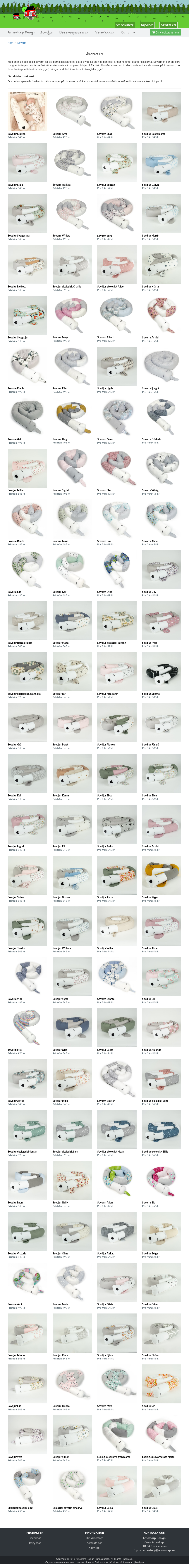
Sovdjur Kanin (61, 795)
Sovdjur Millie (15, 490)
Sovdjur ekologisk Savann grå (24, 694)
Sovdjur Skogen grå (19, 236)
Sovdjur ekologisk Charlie (67, 286)
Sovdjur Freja (149, 643)
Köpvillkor (147, 25)
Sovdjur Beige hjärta (153, 134)
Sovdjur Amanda (151, 1050)
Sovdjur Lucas (105, 1050)
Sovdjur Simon (61, 1457)
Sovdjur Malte (60, 643)
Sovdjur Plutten (106, 744)
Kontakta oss (168, 25)
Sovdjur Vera (15, 1457)
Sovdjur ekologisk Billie (155, 1152)
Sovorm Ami (15, 1304)
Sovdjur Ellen (149, 795)
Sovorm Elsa (104, 490)
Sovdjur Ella (148, 999)
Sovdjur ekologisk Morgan (22, 1152)
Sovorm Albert (105, 337)
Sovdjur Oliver (150, 1304)
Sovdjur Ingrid (16, 846)
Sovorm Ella (148, 1202)
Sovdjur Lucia (105, 1508)
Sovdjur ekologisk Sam (65, 1152)
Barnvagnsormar (74, 32)
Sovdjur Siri (148, 1406)
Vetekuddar (105, 32)
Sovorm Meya (60, 337)
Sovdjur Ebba (104, 795)
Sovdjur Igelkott (17, 286)
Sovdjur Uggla (105, 388)
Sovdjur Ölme (60, 1253)
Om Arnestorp (124, 25)
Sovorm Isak (104, 541)
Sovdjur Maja (15, 185)
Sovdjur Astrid (150, 846)
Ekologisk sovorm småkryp (68, 1508)
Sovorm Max (104, 1406)
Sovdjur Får (59, 694)
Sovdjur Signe (60, 999)
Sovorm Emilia (16, 388)
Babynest (35, 1543)
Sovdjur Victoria (17, 1253)
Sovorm (21, 43)
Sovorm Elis (14, 592)
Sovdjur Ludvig (150, 185)
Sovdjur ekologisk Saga (155, 1101)
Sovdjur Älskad (105, 1253)
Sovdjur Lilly (149, 592)
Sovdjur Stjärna (151, 694)
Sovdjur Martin (150, 236)
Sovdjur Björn (105, 1355)
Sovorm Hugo (60, 439)
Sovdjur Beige (150, 1253)
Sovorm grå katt (62, 185)
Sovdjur (47, 32)
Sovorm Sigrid (61, 490)
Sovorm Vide (15, 999)
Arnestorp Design (21, 32)
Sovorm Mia (15, 1050)
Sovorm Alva (60, 134)
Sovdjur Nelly (60, 1202)
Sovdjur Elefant (150, 1355)
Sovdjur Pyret (60, 744)
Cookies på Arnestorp (121, 1562)
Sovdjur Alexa (105, 897)
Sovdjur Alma (149, 948)
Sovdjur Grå (14, 744)
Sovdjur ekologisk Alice (110, 286)
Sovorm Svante (105, 999)
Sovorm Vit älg (150, 490)
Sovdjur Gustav (61, 897)
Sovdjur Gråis (149, 1508)
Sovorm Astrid (150, 337)
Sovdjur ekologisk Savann (111, 643)
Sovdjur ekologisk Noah (110, 1152)
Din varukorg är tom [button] (167, 32)
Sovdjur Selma (16, 897)
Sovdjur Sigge (150, 897)
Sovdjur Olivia (105, 1304)
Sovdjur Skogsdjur (18, 337)
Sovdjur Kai (14, 795)
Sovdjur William (62, 948)
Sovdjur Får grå (150, 744)
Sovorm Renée (16, 541)
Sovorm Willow (61, 236)
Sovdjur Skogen (106, 185)
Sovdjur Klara (60, 1355)
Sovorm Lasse (60, 541)
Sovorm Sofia (104, 236)
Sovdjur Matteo (16, 134)
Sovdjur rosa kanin (107, 694)
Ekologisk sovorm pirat (20, 1508)
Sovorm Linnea (61, 1406)
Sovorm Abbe (150, 541)
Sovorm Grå (14, 439)
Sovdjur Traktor (16, 948)
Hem (10, 43)
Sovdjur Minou (16, 1355)
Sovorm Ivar (59, 592)
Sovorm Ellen (60, 388)
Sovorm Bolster (106, 1101)
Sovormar (35, 1538)
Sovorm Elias (104, 134)
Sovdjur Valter (105, 948)
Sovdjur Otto (60, 1050)
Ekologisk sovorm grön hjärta (113, 1457)
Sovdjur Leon (15, 1202)
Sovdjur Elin (59, 846)
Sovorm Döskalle (151, 439)
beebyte (139, 1562)
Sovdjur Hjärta (150, 286)
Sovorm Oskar (105, 439)
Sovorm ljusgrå (150, 388)
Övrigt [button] (127, 32)
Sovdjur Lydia (60, 1101)
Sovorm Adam (105, 1202)
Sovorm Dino (104, 592)
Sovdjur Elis (14, 1406)
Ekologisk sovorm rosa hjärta (158, 1457)
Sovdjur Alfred (16, 1101)
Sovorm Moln (60, 1304)
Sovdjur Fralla (105, 846)
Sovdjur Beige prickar (20, 643)
